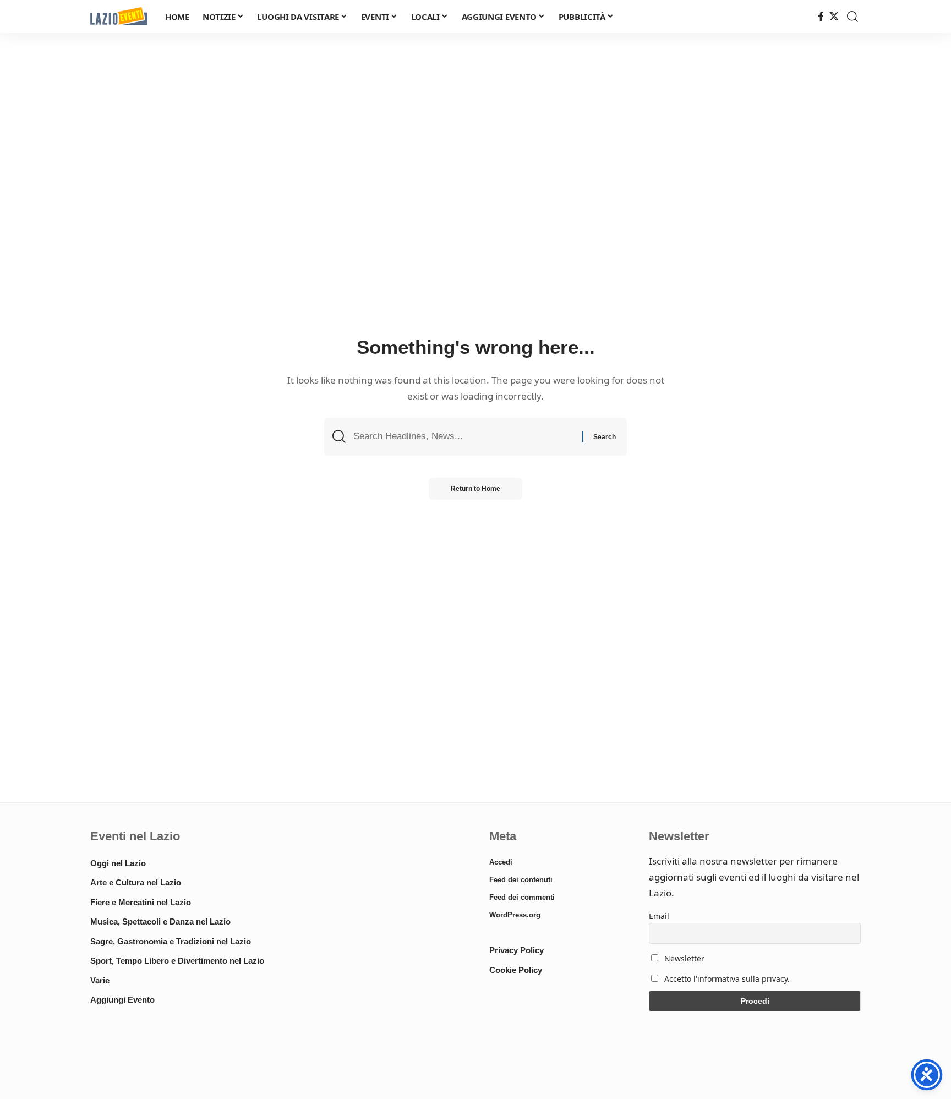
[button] (852, 16)
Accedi (500, 862)
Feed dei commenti (522, 897)
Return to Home (475, 489)
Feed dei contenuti (521, 880)
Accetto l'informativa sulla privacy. (727, 979)
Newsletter (683, 958)
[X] (834, 17)
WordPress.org (514, 915)
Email (659, 916)
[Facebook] (821, 17)
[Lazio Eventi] (118, 16)
